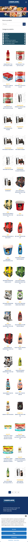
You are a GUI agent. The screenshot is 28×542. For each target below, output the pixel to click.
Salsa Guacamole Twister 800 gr (20, 370)
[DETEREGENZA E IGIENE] (3, 43)
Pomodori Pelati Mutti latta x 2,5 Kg (8, 107)
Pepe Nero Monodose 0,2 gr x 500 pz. (8, 303)
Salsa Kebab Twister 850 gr (8, 393)
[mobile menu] (26, 2)
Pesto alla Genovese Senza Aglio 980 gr (20, 303)
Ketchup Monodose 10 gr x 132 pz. (7, 236)
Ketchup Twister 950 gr (20, 236)
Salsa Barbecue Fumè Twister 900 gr (20, 325)
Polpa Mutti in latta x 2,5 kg (20, 86)
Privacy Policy (16, 540)
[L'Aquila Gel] (14, 2)
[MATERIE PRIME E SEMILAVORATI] (3, 41)
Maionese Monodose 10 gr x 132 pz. (8, 281)
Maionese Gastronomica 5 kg (8, 259)
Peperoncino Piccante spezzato (20, 169)
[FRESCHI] (3, 33)
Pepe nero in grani (20, 148)
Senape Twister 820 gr (8, 413)
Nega (14, 533)
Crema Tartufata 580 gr (20, 414)
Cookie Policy (10, 540)
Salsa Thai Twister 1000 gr (20, 393)
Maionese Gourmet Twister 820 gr (20, 258)
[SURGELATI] (3, 35)
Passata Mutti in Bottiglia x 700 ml (8, 64)
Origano (20, 127)
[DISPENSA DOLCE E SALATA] (3, 40)
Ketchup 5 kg (20, 214)
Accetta (14, 529)
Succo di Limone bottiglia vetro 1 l (8, 481)
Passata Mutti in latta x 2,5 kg (20, 64)
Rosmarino (8, 190)
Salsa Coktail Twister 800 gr (20, 348)
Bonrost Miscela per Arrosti (20, 107)
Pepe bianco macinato (7, 148)
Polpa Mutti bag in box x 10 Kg (8, 86)
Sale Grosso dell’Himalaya (20, 481)
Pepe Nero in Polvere (8, 168)
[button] (26, 516)
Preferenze (14, 537)
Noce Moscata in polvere (8, 128)
